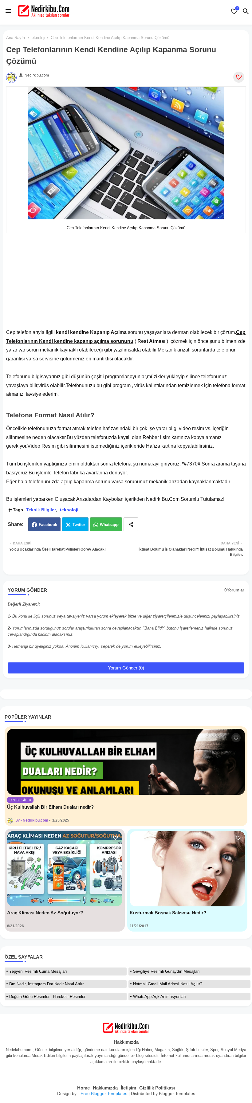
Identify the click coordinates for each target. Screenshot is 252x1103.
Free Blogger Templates (104, 1093)
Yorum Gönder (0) (126, 667)
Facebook (48, 524)
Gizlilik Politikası (157, 1087)
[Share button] (131, 524)
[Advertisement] (126, 285)
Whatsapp (109, 524)
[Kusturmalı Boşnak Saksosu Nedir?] (187, 868)
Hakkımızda (105, 1087)
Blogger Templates (177, 1093)
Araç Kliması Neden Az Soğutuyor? (45, 912)
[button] (246, 11)
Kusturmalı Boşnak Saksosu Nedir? (168, 912)
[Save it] (238, 77)
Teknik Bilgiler (41, 509)
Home (83, 1087)
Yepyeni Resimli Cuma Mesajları (38, 971)
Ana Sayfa (15, 37)
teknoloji (37, 37)
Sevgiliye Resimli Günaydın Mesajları (166, 971)
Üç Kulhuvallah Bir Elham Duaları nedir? (50, 807)
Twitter (79, 524)
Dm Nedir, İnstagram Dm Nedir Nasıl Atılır (46, 984)
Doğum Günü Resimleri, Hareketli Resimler (47, 996)
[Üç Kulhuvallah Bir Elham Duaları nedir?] (126, 762)
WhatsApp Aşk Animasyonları (159, 996)
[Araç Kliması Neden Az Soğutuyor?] (64, 868)
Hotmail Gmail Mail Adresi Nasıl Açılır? (167, 984)
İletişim (128, 1087)
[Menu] (8, 11)
